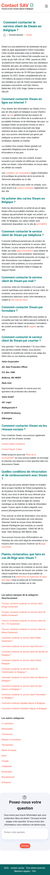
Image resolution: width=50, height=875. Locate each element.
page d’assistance (25, 250)
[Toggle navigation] (46, 6)
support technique (25, 188)
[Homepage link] (17, 6)
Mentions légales (22, 871)
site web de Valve (19, 300)
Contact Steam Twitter (12, 449)
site (11, 115)
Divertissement (16, 35)
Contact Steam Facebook (13, 444)
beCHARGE (42, 224)
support (32, 326)
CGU (34, 871)
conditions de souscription (18, 173)
